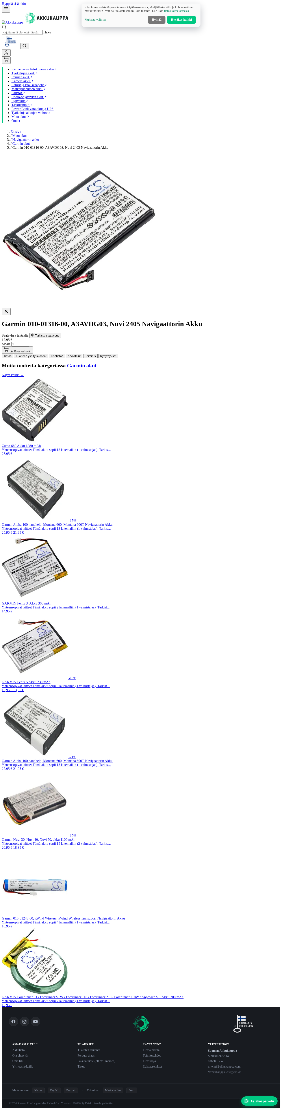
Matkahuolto (113, 1090)
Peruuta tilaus (86, 1055)
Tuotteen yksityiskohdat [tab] (31, 356)
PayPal (54, 1090)
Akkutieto (18, 1050)
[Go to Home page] (35, 22)
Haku (47, 32)
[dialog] (141, 15)
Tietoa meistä (151, 1050)
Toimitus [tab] (90, 356)
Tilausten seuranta (89, 1050)
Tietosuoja (149, 1061)
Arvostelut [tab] (74, 356)
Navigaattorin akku (25, 139)
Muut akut (19, 135)
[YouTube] (35, 1021)
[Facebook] (13, 1021)
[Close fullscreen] (6, 311)
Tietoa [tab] (7, 356)
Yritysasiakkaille (22, 1066)
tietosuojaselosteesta (176, 11)
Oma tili (17, 1061)
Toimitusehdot (152, 1055)
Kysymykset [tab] (108, 356)
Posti (132, 1090)
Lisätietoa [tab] (57, 356)
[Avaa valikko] (6, 9)
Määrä (6, 344)
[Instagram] (24, 1021)
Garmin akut (21, 143)
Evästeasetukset (152, 1066)
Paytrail (71, 1090)
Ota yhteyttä (20, 1055)
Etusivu (16, 132)
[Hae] (24, 46)
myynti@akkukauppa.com (224, 1066)
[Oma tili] (6, 53)
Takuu (81, 1066)
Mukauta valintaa (95, 19)
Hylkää (156, 19)
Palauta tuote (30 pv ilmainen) (96, 1061)
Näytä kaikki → (13, 375)
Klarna (38, 1090)
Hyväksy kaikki (181, 19)
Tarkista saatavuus (46, 335)
